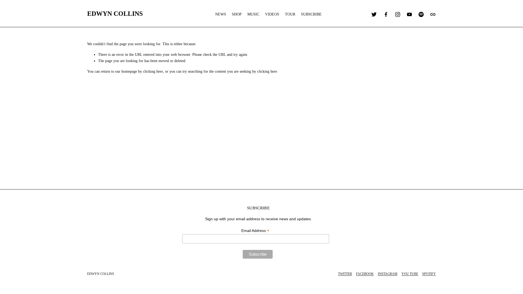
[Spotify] (421, 14)
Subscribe (311, 14)
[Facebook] (386, 14)
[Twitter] (374, 14)
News (220, 14)
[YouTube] (409, 14)
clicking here (153, 71)
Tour (290, 14)
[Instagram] (398, 14)
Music (253, 14)
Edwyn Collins (115, 13)
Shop (237, 14)
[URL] (433, 14)
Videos (272, 14)
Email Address (255, 230)
